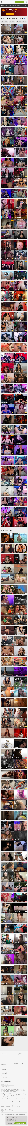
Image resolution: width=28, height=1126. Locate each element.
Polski (21, 1053)
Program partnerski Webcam (20, 1066)
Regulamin (3, 1064)
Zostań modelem (18, 1060)
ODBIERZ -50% (10, 14)
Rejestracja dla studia (18, 1063)
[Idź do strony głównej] (8, 1)
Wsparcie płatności (5, 1086)
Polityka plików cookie (11, 1120)
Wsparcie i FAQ (4, 1084)
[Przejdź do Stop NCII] (9, 1110)
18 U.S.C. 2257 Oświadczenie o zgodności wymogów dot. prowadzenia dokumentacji (13, 1115)
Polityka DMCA (4, 1067)
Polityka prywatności (5, 1061)
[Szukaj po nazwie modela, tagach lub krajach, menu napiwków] (26, 5)
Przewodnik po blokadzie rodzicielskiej (6, 1073)
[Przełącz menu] (1, 2)
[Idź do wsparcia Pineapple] (2, 1110)
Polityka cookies (4, 1069)
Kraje (13, 21)
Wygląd (5, 21)
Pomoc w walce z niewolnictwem (5, 1076)
